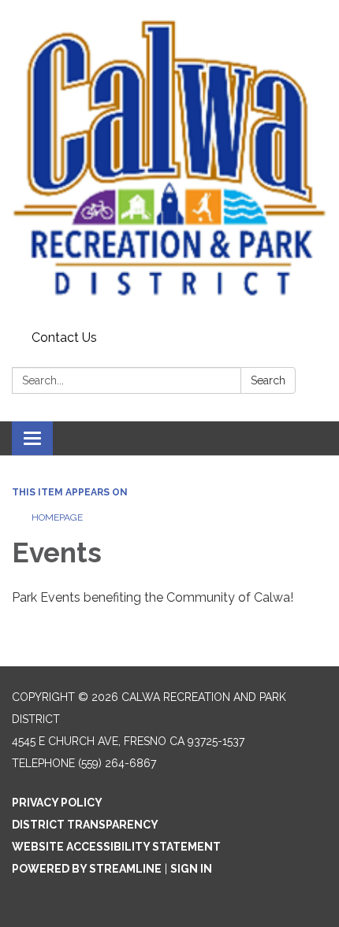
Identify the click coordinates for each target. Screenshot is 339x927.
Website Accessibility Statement (116, 846)
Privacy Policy (57, 802)
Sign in (191, 868)
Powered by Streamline (87, 868)
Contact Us (64, 337)
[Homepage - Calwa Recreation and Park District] (169, 162)
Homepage (57, 517)
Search (268, 380)
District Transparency (85, 824)
